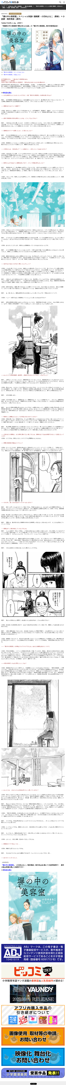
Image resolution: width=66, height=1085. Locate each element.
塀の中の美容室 (28, 6)
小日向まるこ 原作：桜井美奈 (15, 6)
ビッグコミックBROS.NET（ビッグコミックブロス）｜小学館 (10, 2)
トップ (3, 6)
